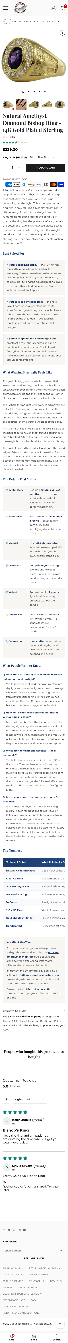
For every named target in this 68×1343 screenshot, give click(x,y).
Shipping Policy (13, 1268)
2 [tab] (28, 92)
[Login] (53, 8)
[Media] (62, 33)
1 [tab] (23, 92)
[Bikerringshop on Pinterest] (14, 1230)
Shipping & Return (14, 1010)
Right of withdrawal (17, 1306)
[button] (10, 142)
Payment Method (39, 1274)
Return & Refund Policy (44, 1268)
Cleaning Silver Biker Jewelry (22, 1293)
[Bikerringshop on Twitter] (9, 1230)
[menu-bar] (7, 8)
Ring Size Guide (27, 1287)
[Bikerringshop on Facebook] (4, 1230)
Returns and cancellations (21, 1312)
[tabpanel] (34, 61)
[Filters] (6, 1099)
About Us (55, 1281)
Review (7, 1287)
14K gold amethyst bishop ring (39, 974)
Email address (13, 1250)
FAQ (33, 1300)
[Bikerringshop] (20, 8)
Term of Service (13, 1281)
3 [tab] (34, 92)
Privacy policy (12, 1274)
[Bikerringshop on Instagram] (19, 1230)
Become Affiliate (14, 1300)
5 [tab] (45, 92)
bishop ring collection (38, 989)
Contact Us (36, 1281)
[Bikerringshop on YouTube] (24, 1230)
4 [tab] (39, 92)
